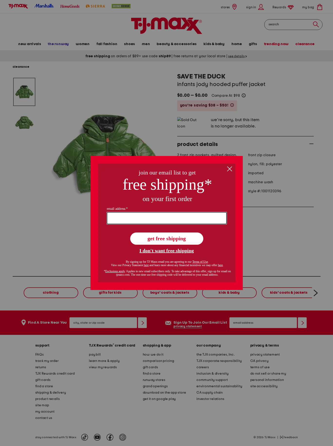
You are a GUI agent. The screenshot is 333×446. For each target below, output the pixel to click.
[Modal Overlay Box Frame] (166, 223)
